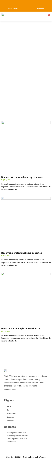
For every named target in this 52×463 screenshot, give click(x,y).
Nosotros (10, 417)
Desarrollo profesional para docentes (21, 252)
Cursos (10, 410)
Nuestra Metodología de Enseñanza (20, 328)
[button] (30, 16)
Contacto (10, 421)
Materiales (11, 413)
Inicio (9, 406)
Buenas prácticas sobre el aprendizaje (22, 177)
